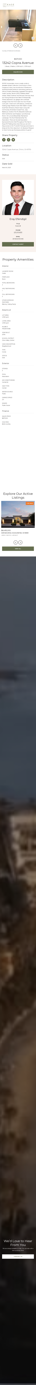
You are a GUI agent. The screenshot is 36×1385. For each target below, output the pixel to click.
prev (16, 45)
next (20, 45)
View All (18, 548)
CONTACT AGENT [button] (18, 244)
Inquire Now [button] (18, 72)
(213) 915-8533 (18, 232)
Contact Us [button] (18, 1256)
